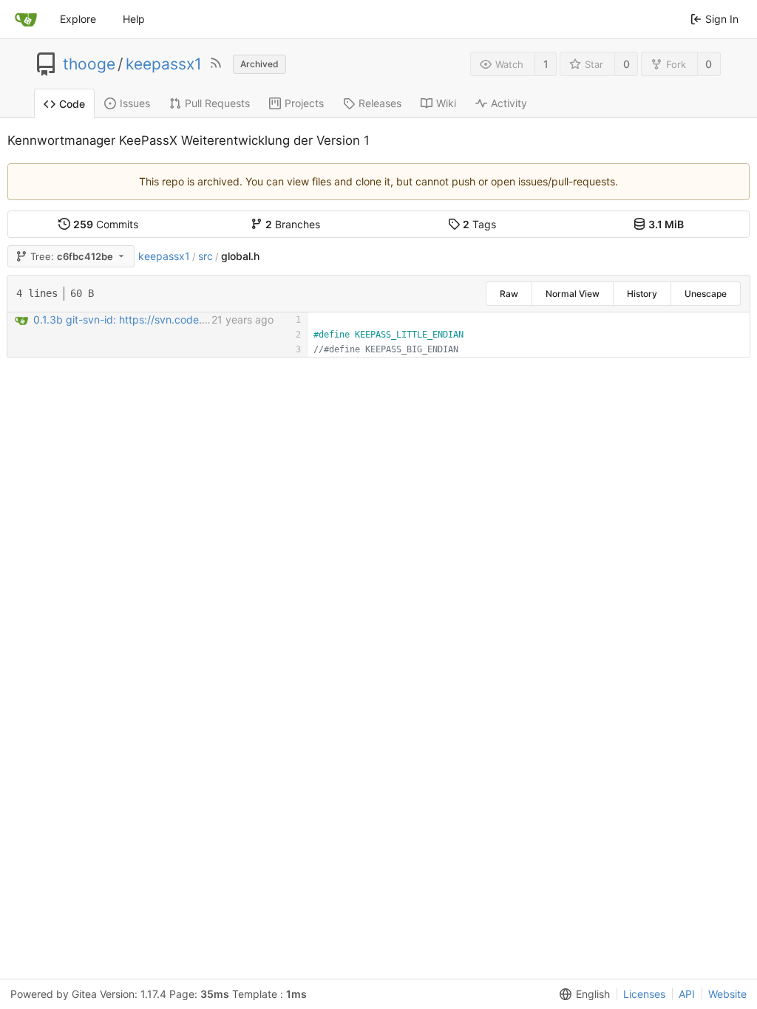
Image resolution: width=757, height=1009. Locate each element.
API (687, 994)
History (642, 293)
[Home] (26, 19)
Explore (78, 19)
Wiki (446, 103)
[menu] (582, 994)
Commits (105, 224)
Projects (304, 103)
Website (727, 994)
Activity (509, 103)
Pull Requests (217, 103)
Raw (509, 293)
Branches (292, 224)
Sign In (722, 19)
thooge (89, 64)
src (205, 256)
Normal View (573, 293)
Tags (479, 224)
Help (134, 19)
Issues (135, 103)
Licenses (644, 994)
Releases (380, 103)
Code (72, 104)
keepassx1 (164, 64)
